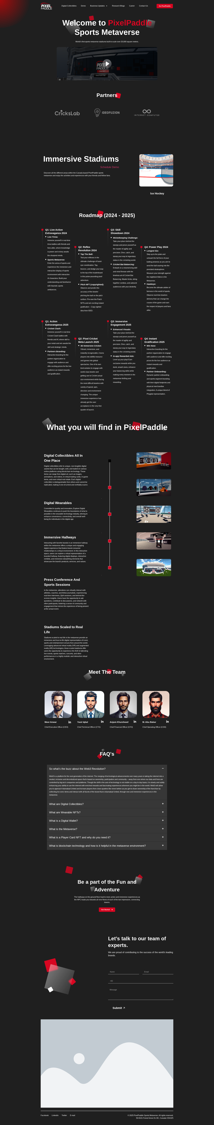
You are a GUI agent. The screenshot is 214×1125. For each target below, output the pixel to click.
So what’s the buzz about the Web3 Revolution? (77, 768)
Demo (83, 6)
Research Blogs (118, 6)
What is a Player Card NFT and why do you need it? (79, 837)
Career (132, 6)
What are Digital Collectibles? (66, 804)
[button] (107, 769)
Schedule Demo (109, 167)
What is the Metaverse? (63, 829)
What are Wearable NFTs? (64, 812)
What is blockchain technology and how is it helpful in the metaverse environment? (97, 845)
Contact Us (143, 6)
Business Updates (97, 6)
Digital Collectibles (69, 6)
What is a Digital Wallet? (63, 820)
